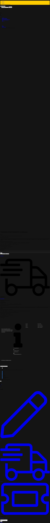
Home (2, 25)
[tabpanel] (25, 310)
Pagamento (1, 517)
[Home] (25, 382)
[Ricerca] (25, 13)
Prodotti (3, 26)
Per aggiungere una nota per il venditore (5, 519)
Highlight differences (5, 368)
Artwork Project (4, 27)
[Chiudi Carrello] (0, 387)
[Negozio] (25, 383)
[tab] (25, 301)
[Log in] (0, 12)
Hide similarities (5, 367)
